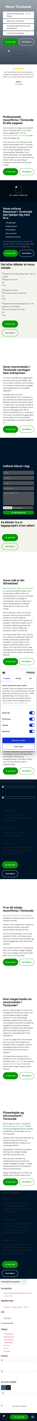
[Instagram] (8, 1387)
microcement (20, 1126)
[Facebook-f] (3, 1387)
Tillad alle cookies (18, 740)
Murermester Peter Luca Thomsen (16, 135)
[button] (32, 1417)
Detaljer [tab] (18, 678)
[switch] (32, 719)
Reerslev (23, 130)
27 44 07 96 (19, 1061)
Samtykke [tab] (6, 678)
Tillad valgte (18, 746)
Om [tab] (30, 678)
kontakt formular (14, 1064)
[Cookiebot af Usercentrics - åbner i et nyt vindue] (26, 673)
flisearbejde (7, 1126)
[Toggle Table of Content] (23, 1281)
